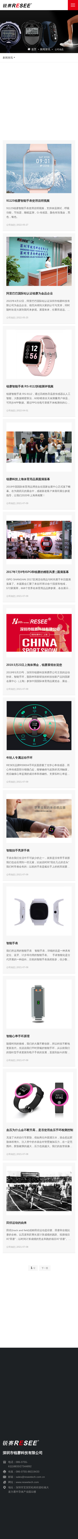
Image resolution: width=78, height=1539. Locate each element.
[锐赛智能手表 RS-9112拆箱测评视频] (39, 354)
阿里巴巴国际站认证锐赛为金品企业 (29, 293)
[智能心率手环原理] (39, 1004)
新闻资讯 (45, 49)
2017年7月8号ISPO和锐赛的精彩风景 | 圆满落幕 (37, 571)
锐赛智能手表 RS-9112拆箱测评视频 (29, 386)
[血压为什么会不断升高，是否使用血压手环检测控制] (39, 1097)
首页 (33, 49)
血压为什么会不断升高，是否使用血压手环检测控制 (39, 1130)
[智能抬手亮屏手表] (39, 818)
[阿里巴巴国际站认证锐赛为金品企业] (39, 261)
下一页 (45, 1268)
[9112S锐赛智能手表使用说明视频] (39, 168)
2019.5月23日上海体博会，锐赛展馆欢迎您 (34, 664)
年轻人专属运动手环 (19, 757)
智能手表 (12, 943)
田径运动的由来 (16, 1222)
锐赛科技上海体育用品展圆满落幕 (28, 479)
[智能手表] (39, 911)
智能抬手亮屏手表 (18, 850)
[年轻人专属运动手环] (39, 725)
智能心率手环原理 (18, 1036)
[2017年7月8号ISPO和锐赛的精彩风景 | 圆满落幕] (39, 539)
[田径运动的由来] (39, 1190)
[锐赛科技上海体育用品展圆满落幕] (39, 447)
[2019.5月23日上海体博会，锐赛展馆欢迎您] (39, 632)
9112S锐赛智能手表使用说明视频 (28, 200)
